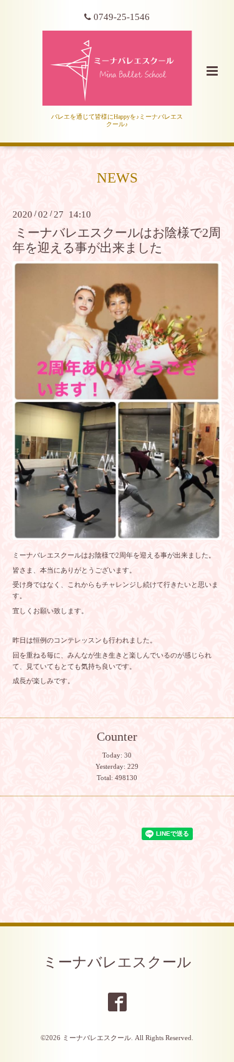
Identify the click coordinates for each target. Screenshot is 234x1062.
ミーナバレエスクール (117, 962)
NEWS (117, 178)
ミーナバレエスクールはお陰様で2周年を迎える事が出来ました (116, 240)
